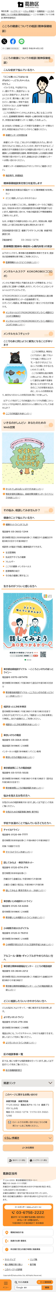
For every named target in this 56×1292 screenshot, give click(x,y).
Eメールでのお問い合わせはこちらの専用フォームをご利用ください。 (29, 1124)
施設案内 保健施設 (14, 176)
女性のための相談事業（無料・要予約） (22, 812)
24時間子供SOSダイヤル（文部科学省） (28, 945)
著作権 (33, 1265)
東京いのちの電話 (19, 757)
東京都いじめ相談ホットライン (24, 917)
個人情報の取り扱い (14, 1265)
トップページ (16, 11)
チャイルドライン (18, 852)
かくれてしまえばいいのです (23, 489)
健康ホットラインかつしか (17, 525)
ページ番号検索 (45, 1282)
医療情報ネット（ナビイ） (21, 262)
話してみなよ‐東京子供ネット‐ (25, 890)
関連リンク (10, 1083)
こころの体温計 (17, 414)
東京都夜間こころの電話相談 (23, 788)
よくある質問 (28, 1148)
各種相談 (41, 11)
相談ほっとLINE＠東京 (21, 725)
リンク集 (33, 1260)
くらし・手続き (28, 11)
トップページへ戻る (40, 1160)
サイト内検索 (23, 1282)
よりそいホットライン (20, 1043)
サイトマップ (10, 1260)
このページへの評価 (13, 1270)
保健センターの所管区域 (16, 135)
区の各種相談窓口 (14, 1070)
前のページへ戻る (19, 1160)
